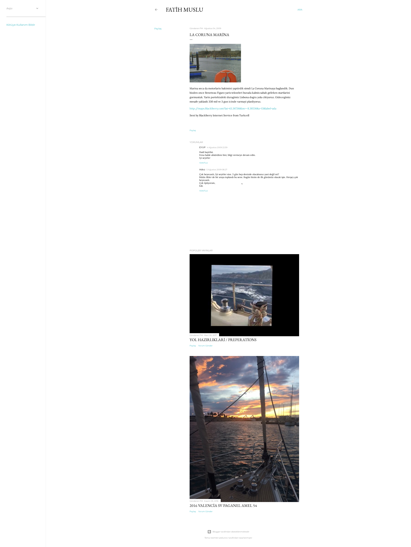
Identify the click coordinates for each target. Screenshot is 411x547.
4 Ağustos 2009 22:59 (217, 147)
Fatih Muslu (184, 9)
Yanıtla (203, 163)
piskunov (223, 538)
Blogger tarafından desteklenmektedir (231, 531)
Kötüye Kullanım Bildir (20, 24)
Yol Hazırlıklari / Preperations (223, 339)
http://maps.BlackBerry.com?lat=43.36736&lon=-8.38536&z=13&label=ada (233, 108)
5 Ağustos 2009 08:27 (216, 169)
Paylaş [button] (158, 28)
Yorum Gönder (205, 345)
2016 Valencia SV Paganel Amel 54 (223, 505)
